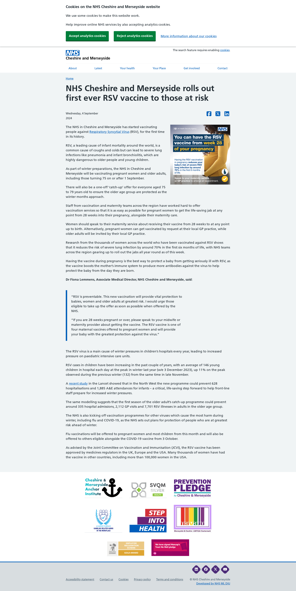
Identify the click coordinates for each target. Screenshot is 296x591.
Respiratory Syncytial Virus (109, 132)
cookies (225, 50)
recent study (78, 383)
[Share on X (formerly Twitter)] (217, 114)
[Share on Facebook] (209, 114)
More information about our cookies (189, 36)
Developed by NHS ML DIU (213, 583)
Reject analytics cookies (135, 36)
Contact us (106, 579)
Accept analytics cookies (87, 36)
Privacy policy (142, 579)
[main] (148, 278)
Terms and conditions (169, 579)
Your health (127, 68)
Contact (222, 68)
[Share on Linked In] (226, 114)
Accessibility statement (80, 579)
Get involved (192, 68)
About (73, 68)
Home (69, 78)
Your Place (159, 68)
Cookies (123, 579)
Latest (98, 68)
